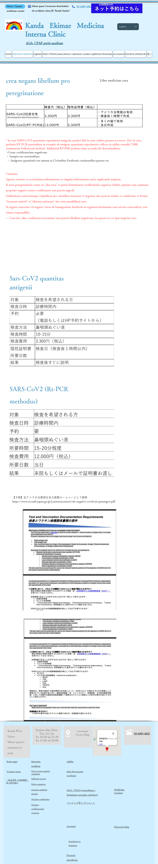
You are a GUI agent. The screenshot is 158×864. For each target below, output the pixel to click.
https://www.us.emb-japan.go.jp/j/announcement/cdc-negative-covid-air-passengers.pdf (63, 501)
